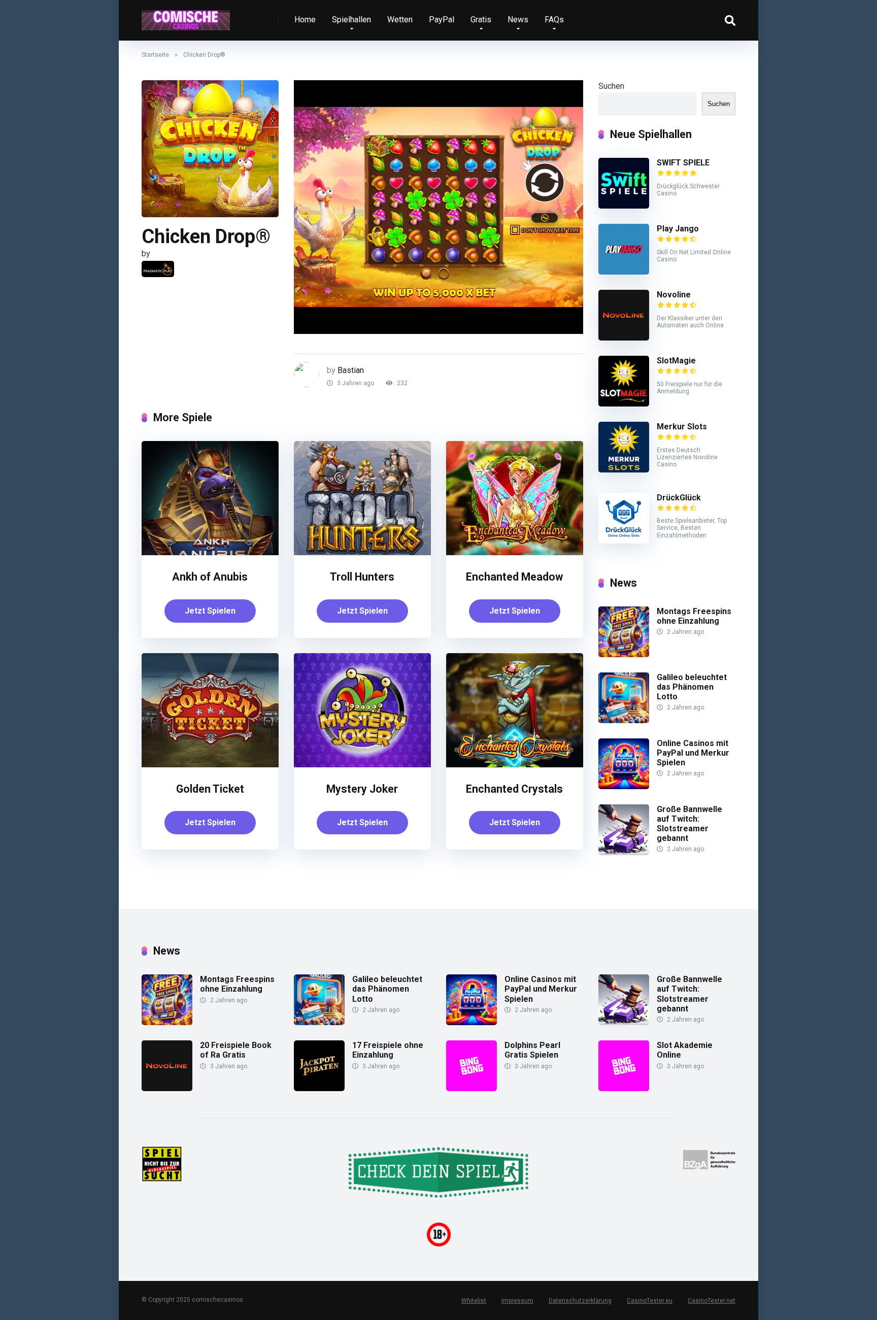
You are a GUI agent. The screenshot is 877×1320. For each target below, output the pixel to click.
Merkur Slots (682, 426)
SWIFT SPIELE (683, 162)
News (518, 19)
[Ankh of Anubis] (210, 552)
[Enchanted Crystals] (514, 764)
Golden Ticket (210, 789)
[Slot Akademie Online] (623, 1088)
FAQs (554, 19)
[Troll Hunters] (362, 552)
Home (305, 19)
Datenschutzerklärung (580, 1300)
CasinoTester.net (711, 1300)
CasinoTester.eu (649, 1300)
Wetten (400, 19)
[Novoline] (623, 338)
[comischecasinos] (186, 16)
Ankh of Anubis (210, 576)
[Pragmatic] (158, 269)
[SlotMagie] (623, 404)
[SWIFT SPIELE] (623, 206)
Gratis (480, 19)
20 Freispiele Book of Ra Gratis (236, 1050)
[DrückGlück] (623, 541)
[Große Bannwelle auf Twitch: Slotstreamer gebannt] (623, 852)
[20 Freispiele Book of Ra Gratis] (167, 1088)
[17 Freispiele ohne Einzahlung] (319, 1088)
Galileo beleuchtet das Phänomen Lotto (692, 686)
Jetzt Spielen (210, 611)
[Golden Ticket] (210, 764)
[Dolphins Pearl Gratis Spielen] (471, 1088)
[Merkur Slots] (623, 470)
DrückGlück (679, 497)
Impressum (517, 1300)
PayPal (441, 19)
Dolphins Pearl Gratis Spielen (532, 1050)
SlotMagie (676, 360)
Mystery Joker (362, 789)
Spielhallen (351, 19)
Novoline (674, 294)
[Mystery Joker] (362, 764)
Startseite (155, 54)
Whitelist (473, 1300)
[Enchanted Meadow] (514, 552)
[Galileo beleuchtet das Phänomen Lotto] (623, 720)
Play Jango (678, 228)
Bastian (351, 370)
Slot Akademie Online (685, 1050)
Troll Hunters (362, 576)
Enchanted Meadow (514, 576)
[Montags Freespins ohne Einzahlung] (623, 654)
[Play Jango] (623, 272)
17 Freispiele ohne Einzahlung (387, 1050)
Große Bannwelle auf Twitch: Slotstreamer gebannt (689, 823)
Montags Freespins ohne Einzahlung (694, 616)
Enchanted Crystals (514, 789)
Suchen (611, 86)
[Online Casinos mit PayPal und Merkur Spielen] (623, 786)
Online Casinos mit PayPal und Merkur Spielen (693, 752)
